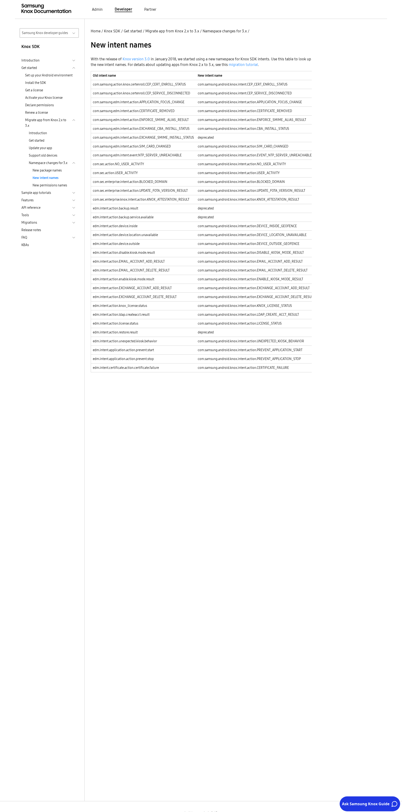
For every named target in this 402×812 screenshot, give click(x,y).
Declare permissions (39, 105)
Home (95, 31)
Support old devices (43, 155)
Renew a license (36, 112)
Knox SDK (112, 31)
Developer (123, 9)
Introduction (38, 133)
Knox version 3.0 (136, 59)
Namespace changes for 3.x (225, 31)
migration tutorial (243, 64)
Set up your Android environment (49, 75)
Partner (150, 9)
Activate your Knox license (44, 97)
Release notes (31, 230)
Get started (36, 140)
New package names (47, 170)
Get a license (34, 90)
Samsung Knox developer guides (45, 33)
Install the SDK (35, 82)
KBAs (25, 245)
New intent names (45, 177)
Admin (97, 9)
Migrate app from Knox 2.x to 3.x (172, 31)
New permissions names (50, 185)
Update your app (40, 148)
